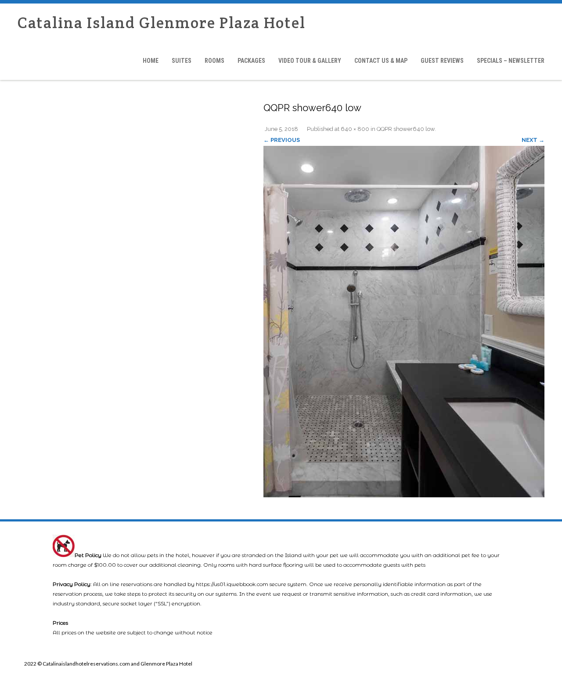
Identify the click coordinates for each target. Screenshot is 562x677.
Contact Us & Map (380, 60)
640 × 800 (355, 129)
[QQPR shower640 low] (403, 321)
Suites (181, 60)
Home (151, 60)
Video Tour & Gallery (309, 60)
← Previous (281, 140)
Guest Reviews (442, 60)
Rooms (214, 60)
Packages (251, 60)
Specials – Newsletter (510, 60)
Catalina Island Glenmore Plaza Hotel (162, 23)
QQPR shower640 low (406, 129)
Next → (533, 140)
